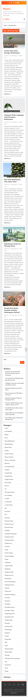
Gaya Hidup (8, 482)
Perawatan (7, 623)
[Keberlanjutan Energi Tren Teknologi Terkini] (14, 234)
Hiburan (7, 486)
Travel (6, 668)
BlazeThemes (14, 693)
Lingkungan (8, 562)
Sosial (6, 645)
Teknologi (6, 240)
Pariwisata (7, 598)
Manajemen (8, 569)
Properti (7, 636)
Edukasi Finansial (9, 454)
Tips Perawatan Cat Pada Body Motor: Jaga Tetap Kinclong (14, 379)
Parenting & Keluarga (10, 594)
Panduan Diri (8, 591)
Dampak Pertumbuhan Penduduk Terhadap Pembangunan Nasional (12, 310)
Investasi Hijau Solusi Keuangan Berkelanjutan (12, 52)
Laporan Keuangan (9, 556)
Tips (6, 661)
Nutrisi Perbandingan (10, 582)
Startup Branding (9, 649)
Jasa (6, 508)
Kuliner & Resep (9, 553)
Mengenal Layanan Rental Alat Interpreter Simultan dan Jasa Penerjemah (12, 373)
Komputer (7, 546)
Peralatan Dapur (9, 620)
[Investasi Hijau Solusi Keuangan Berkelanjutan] (14, 41)
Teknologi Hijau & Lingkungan (11, 111)
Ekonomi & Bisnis (9, 457)
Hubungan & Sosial (9, 492)
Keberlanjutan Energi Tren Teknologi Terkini (12, 245)
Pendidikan (7, 604)
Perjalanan (7, 633)
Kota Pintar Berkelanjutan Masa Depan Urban (12, 181)
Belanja (6, 434)
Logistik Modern (9, 566)
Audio (6, 428)
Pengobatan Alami (9, 617)
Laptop (6, 559)
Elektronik (7, 463)
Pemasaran (7, 601)
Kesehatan (7, 530)
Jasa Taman (7, 511)
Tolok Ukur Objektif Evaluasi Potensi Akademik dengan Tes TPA (14, 403)
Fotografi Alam (8, 473)
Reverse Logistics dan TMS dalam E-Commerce (14, 394)
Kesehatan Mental (9, 537)
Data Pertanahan (9, 444)
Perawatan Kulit (8, 626)
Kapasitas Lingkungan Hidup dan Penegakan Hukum (13, 399)
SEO (6, 642)
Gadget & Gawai (9, 479)
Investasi (7, 498)
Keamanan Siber (9, 527)
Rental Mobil (8, 639)
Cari (5, 359)
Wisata (6, 671)
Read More (6, 94)
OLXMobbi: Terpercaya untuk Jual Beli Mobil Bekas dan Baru (14, 384)
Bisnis (6, 438)
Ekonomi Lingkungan (10, 460)
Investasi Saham (9, 505)
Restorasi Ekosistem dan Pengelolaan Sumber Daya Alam (14, 413)
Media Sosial (8, 578)
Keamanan (7, 518)
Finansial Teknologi (9, 466)
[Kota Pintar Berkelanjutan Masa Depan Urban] (14, 170)
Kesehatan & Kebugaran (11, 534)
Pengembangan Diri (10, 613)
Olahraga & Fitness (9, 585)
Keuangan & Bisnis (8, 47)
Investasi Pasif (8, 502)
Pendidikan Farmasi (10, 607)
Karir (6, 514)
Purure (6, 8)
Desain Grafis (8, 447)
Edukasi (7, 450)
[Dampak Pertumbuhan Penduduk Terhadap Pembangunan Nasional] (14, 298)
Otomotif (7, 588)
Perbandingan (8, 629)
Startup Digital (8, 652)
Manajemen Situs (9, 575)
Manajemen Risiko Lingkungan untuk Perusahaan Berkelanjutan (14, 117)
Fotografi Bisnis (8, 476)
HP (5, 489)
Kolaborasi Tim (8, 543)
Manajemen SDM (9, 572)
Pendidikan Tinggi (9, 610)
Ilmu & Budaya (7, 304)
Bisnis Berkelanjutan (10, 441)
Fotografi (7, 470)
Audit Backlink (8, 431)
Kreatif (6, 550)
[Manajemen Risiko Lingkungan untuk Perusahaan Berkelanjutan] (14, 105)
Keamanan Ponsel (9, 524)
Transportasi (8, 665)
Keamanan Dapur (9, 521)
